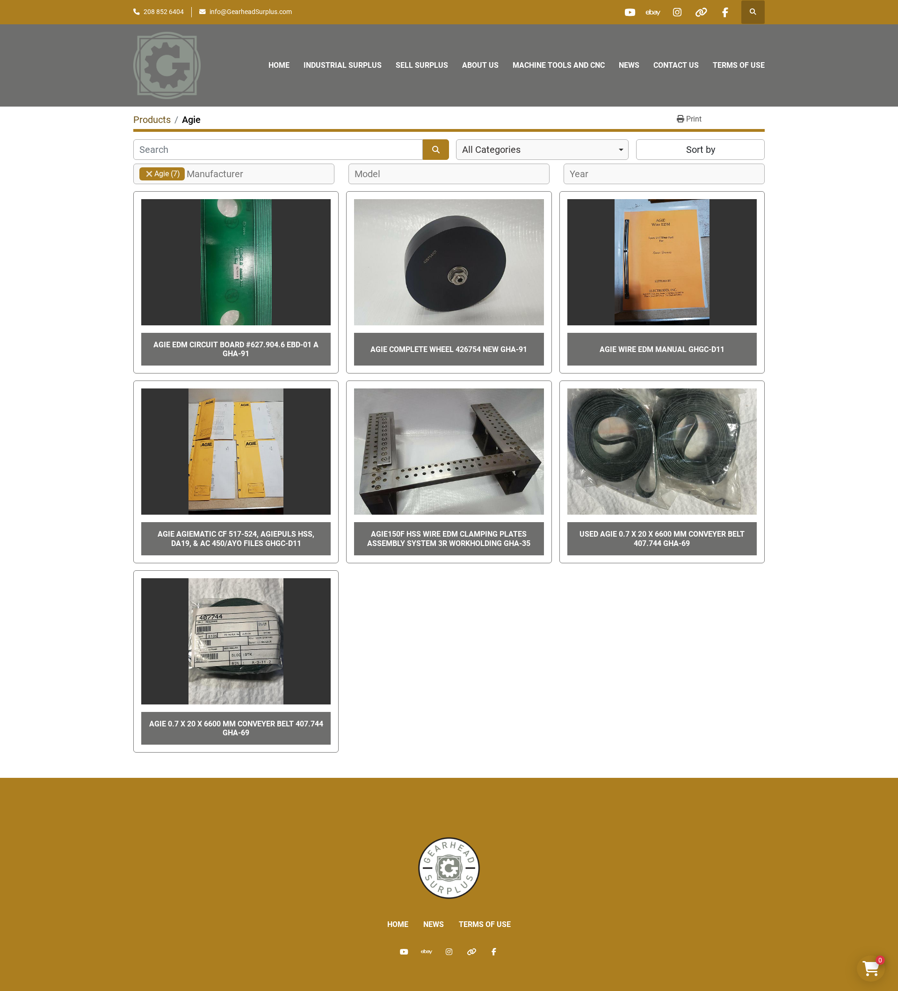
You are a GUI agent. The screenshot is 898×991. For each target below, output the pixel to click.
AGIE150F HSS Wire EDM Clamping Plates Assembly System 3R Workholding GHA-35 (448, 538)
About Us (480, 65)
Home (279, 65)
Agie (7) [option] (159, 173)
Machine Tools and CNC (559, 65)
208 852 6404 (164, 11)
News (629, 65)
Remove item (149, 174)
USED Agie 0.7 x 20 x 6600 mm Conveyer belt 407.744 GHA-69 (662, 538)
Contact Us (676, 65)
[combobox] (542, 149)
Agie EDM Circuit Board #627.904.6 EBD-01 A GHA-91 (236, 349)
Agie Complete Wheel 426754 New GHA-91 (448, 349)
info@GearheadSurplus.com (251, 11)
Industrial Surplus (343, 65)
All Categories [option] (491, 149)
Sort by (700, 149)
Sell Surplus (422, 65)
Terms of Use (739, 65)
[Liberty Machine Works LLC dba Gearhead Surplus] (449, 867)
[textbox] (220, 174)
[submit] (436, 149)
